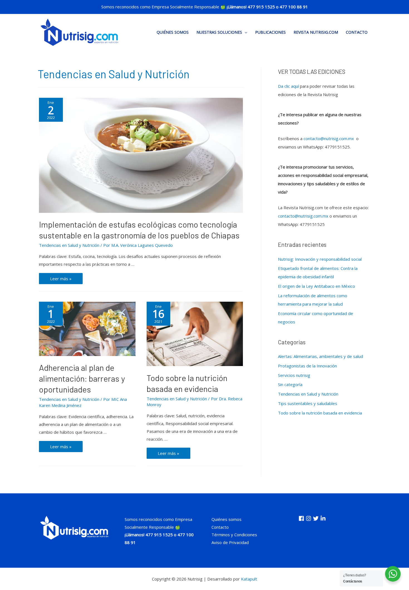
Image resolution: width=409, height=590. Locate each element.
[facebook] (302, 518)
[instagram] (309, 518)
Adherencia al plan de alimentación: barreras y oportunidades (82, 378)
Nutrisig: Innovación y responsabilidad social (320, 259)
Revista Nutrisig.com (316, 32)
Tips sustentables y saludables (307, 403)
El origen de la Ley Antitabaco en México (316, 286)
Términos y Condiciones (234, 534)
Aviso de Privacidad (230, 542)
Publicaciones (270, 32)
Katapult (249, 579)
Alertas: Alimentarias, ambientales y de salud (320, 356)
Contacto (357, 32)
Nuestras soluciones (219, 32)
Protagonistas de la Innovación (307, 366)
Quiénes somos (173, 32)
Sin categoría (290, 384)
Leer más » (65, 280)
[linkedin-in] (323, 518)
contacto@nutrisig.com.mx (329, 138)
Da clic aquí (288, 86)
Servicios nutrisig (294, 375)
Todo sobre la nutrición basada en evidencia (320, 413)
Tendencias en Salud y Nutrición (69, 245)
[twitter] (316, 518)
